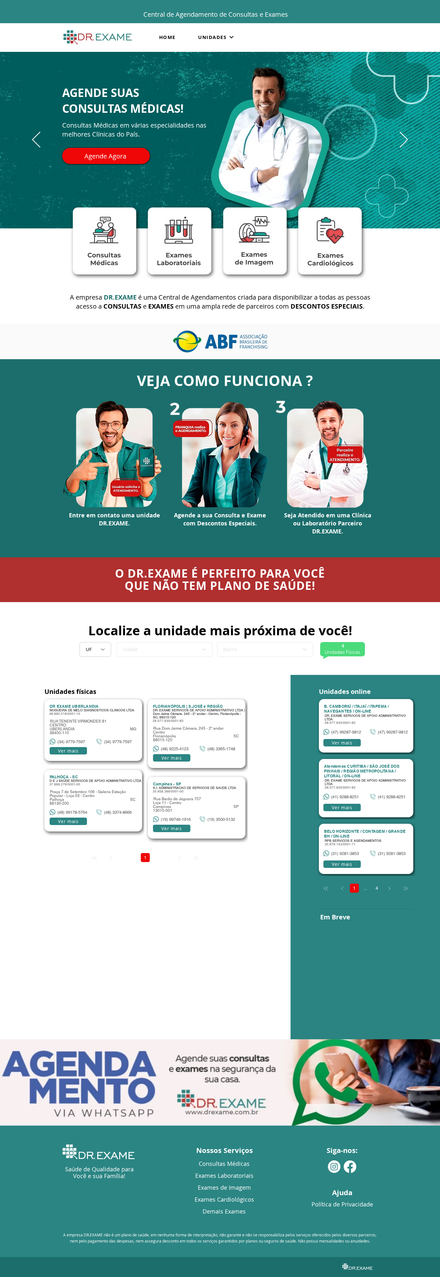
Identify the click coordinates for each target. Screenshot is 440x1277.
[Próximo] (404, 140)
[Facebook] (350, 1166)
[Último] (405, 889)
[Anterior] (36, 140)
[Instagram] (334, 1166)
